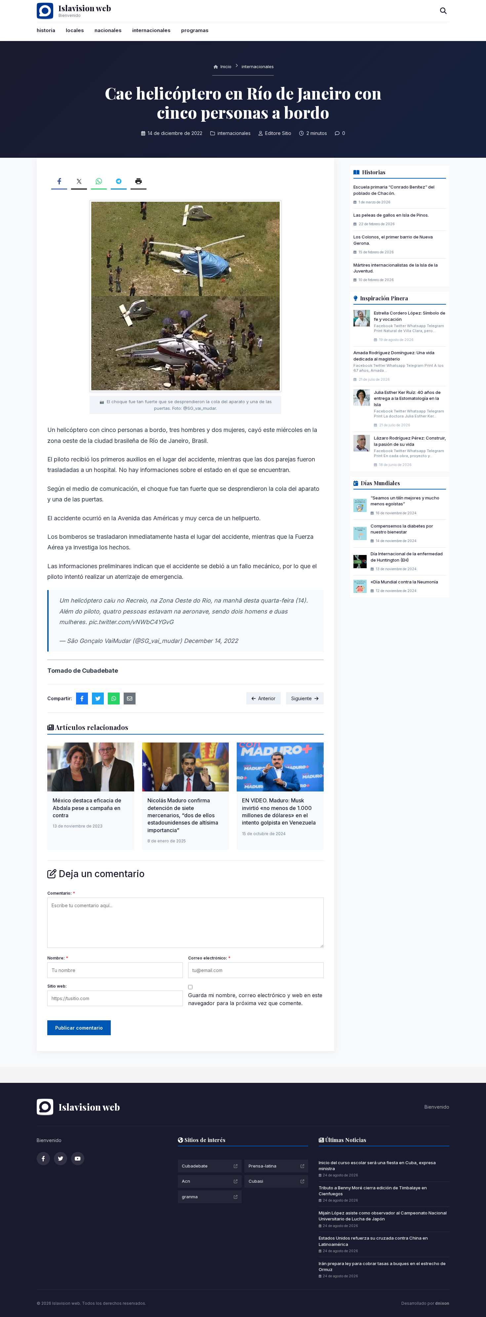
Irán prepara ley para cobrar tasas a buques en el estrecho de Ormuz (382, 1266)
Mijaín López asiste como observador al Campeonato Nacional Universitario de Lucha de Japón (383, 1215)
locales (75, 30)
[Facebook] (43, 1158)
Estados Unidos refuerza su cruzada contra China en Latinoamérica (373, 1241)
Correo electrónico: (209, 958)
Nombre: (57, 958)
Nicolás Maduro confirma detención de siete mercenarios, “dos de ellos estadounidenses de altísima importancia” (182, 815)
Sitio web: (57, 986)
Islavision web (85, 8)
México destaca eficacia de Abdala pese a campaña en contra (87, 808)
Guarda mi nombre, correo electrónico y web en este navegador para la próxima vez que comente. (255, 999)
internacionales (151, 30)
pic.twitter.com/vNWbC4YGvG (131, 621)
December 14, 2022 (211, 640)
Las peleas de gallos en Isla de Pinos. (391, 215)
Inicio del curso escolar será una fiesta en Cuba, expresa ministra (377, 1165)
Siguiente (301, 698)
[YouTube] (77, 1158)
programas (195, 30)
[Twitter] (60, 1158)
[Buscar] (443, 11)
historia (46, 30)
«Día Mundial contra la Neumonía (404, 581)
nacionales (108, 30)
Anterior (266, 698)
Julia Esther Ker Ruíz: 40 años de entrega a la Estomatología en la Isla (407, 398)
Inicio (225, 66)
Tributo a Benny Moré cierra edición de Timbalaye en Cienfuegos (373, 1190)
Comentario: (61, 893)
